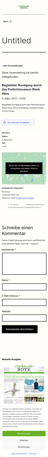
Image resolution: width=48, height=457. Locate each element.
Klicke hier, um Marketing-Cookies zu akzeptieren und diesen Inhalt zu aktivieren (24, 168)
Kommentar (9, 249)
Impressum (33, 453)
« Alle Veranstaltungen (12, 65)
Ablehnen (24, 440)
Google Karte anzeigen (25, 198)
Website (6, 311)
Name (6, 280)
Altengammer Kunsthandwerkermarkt (16, 205)
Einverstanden (24, 433)
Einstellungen (24, 447)
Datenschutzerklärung (19, 453)
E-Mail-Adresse (11, 296)
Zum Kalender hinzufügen (18, 122)
